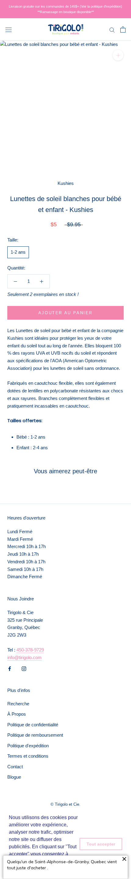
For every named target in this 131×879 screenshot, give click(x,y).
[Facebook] (9, 668)
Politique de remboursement (35, 735)
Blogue (14, 777)
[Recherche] (112, 29)
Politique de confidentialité (32, 724)
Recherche (18, 703)
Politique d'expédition (28, 745)
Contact (15, 766)
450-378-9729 (30, 649)
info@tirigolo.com (24, 657)
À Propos (16, 714)
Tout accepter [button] (101, 844)
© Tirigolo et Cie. (65, 804)
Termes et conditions (27, 756)
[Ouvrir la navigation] (8, 29)
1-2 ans (18, 252)
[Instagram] (24, 668)
